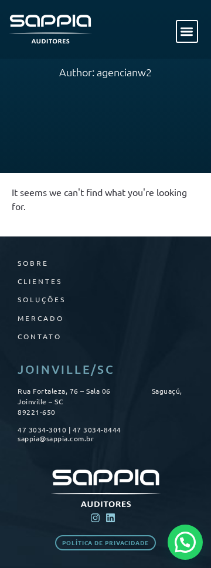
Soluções (42, 299)
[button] (187, 31)
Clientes (40, 281)
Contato (40, 336)
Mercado (41, 318)
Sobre (33, 263)
